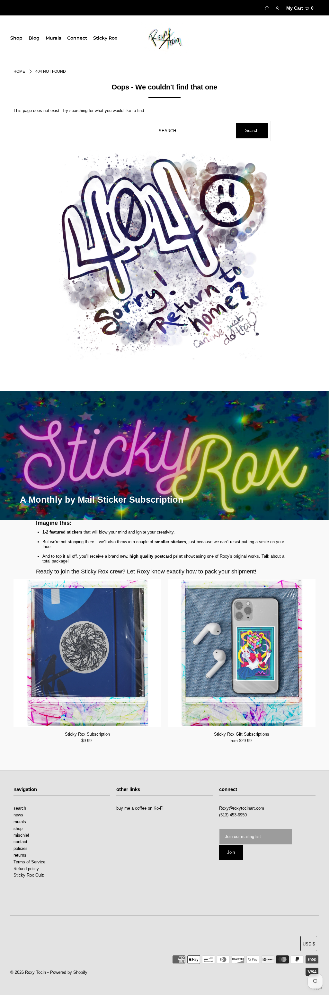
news (18, 815)
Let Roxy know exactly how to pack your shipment (191, 571)
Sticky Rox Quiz (28, 875)
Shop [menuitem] (16, 38)
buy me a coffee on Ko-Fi (140, 808)
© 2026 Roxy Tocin (28, 972)
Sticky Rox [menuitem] (105, 38)
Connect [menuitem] (77, 38)
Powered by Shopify (68, 972)
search (19, 808)
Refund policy (26, 868)
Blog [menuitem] (34, 38)
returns (19, 855)
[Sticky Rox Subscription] (87, 653)
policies (20, 848)
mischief (21, 835)
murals (19, 821)
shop (17, 828)
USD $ (309, 944)
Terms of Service (29, 862)
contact (20, 841)
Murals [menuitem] (53, 38)
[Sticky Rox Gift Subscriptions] (242, 653)
